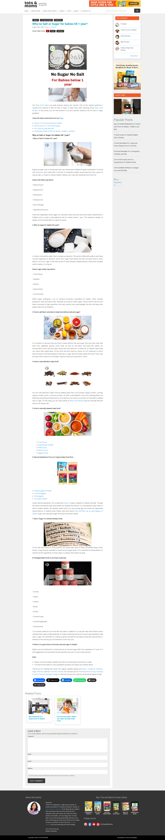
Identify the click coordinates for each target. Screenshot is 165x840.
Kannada (60, 31)
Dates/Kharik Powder (45, 445)
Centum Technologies (131, 837)
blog (61, 118)
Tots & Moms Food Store (54, 809)
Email (30, 761)
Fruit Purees (42, 442)
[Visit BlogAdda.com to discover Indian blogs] (117, 182)
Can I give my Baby (46, 20)
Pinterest (40, 672)
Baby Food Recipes (76, 401)
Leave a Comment (50, 27)
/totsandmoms (106, 824)
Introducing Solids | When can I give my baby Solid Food (66, 719)
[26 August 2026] (127, 106)
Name (30, 754)
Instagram (91, 669)
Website (30, 768)
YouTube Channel (56, 672)
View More (134, 56)
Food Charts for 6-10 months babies (47, 126)
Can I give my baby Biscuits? (44, 128)
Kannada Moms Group (87, 672)
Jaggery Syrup (43, 453)
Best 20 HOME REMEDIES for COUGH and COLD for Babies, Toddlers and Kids (127, 126)
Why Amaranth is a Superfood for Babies (37, 718)
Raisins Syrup (43, 450)
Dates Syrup (42, 447)
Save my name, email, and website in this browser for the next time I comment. (52, 775)
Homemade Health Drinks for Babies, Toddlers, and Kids (54, 131)
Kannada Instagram (53, 674)
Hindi (52, 31)
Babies (36, 20)
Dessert (66, 503)
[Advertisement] (127, 218)
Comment (31, 736)
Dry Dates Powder (40, 499)
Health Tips (58, 20)
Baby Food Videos (42, 105)
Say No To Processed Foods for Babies (48, 123)
